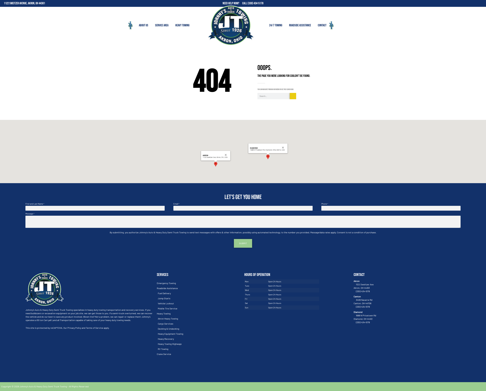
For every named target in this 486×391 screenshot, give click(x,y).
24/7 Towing (275, 25)
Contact (322, 25)
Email (176, 204)
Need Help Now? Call (235, 3)
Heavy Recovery (166, 338)
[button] (215, 164)
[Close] (226, 155)
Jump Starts (164, 298)
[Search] (293, 96)
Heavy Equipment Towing (170, 333)
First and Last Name (34, 204)
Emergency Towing (166, 283)
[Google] (482, 3)
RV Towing (163, 349)
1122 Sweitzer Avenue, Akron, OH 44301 (24, 3)
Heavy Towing (182, 25)
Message (29, 214)
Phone (324, 204)
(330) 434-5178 (255, 3)
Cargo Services (165, 323)
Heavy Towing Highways (170, 344)
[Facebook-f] (477, 3)
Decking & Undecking (168, 328)
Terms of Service (94, 327)
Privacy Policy (74, 327)
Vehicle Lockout (166, 303)
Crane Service (164, 354)
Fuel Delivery (164, 293)
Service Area (161, 25)
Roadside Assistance (300, 25)
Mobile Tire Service (167, 308)
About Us (143, 25)
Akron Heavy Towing (168, 318)
